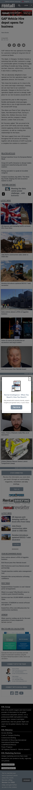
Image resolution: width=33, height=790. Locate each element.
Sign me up (16, 407)
